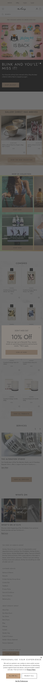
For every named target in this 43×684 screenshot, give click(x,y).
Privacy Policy (31, 669)
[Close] (41, 657)
